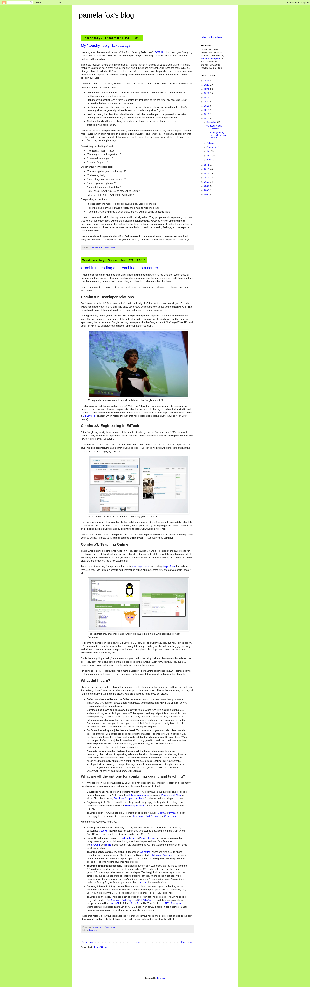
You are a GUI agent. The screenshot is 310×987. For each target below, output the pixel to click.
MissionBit (114, 903)
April (209, 160)
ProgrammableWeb (171, 795)
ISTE (108, 844)
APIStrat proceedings (138, 795)
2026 (207, 80)
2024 (207, 89)
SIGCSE (95, 844)
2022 (207, 97)
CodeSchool (152, 816)
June (209, 155)
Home (138, 942)
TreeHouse (138, 816)
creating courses (141, 566)
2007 (207, 194)
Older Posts (186, 942)
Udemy (161, 812)
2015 (207, 118)
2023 (207, 93)
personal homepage (210, 58)
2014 (207, 165)
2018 (207, 106)
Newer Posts (88, 942)
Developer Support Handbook (129, 798)
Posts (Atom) (100, 947)
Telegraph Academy (162, 855)
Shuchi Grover (147, 838)
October (210, 143)
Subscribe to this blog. (211, 37)
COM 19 (159, 52)
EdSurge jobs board (135, 805)
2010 (207, 182)
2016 (207, 114)
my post (143, 882)
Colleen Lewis (128, 838)
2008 (207, 190)
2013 (207, 169)
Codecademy (171, 816)
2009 (207, 186)
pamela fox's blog (106, 15)
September (212, 147)
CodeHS (103, 830)
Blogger (161, 978)
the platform (168, 566)
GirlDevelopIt (89, 416)
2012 (207, 173)
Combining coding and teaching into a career (119, 268)
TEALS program (173, 903)
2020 (207, 101)
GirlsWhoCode (146, 900)
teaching (93, 930)
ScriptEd (135, 903)
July (208, 151)
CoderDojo (127, 900)
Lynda (172, 812)
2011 (207, 177)
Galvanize (145, 852)
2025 (207, 85)
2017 (207, 110)
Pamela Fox (97, 247)
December (211, 122)
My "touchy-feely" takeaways (106, 45)
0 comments (110, 247)
